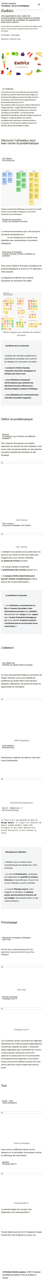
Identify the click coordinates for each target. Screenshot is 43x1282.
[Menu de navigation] (39, 4)
